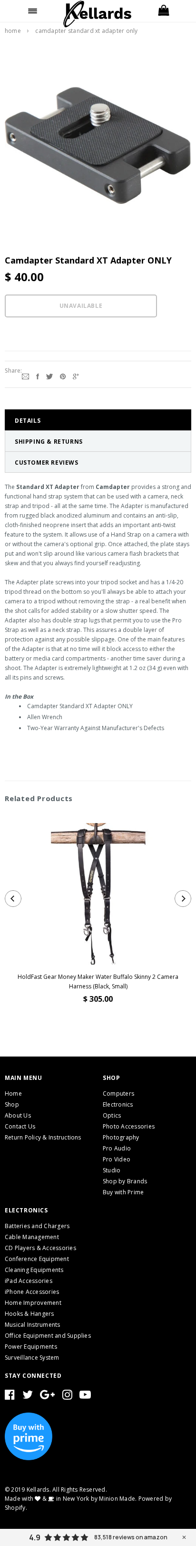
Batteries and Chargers (37, 1226)
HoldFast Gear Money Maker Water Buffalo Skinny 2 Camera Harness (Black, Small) (98, 981)
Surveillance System (32, 1357)
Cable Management (32, 1237)
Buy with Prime (123, 1192)
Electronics (118, 1104)
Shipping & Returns (49, 441)
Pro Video (116, 1159)
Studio (111, 1170)
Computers (118, 1093)
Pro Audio (117, 1148)
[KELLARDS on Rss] (85, 1397)
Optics (112, 1115)
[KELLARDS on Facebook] (10, 1397)
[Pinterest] (63, 375)
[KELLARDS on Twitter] (27, 1397)
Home (13, 31)
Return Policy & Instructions (43, 1137)
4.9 (34, 1537)
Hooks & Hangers (29, 1314)
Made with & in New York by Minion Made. (71, 1499)
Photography (121, 1137)
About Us (18, 1115)
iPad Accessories (28, 1281)
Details (27, 421)
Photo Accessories (129, 1126)
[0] (163, 11)
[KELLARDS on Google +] (47, 1397)
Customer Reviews (46, 462)
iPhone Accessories (32, 1292)
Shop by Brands (125, 1181)
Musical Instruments (32, 1325)
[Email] (25, 375)
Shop (12, 1104)
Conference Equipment (37, 1259)
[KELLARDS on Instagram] (67, 1397)
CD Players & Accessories (40, 1248)
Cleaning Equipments (34, 1270)
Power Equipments (31, 1347)
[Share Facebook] (37, 375)
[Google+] (76, 375)
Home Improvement (33, 1303)
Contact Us (20, 1126)
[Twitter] (49, 375)
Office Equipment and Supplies (48, 1336)
